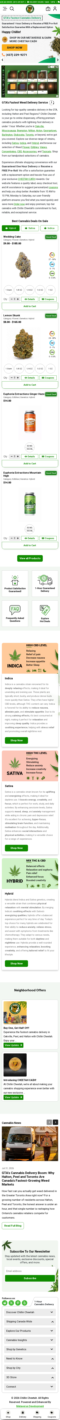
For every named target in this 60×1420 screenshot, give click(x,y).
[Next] (55, 1122)
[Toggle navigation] (5, 9)
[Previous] (49, 1122)
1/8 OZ (19, 290)
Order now (19, 204)
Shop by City (13, 1367)
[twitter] (11, 1303)
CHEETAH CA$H (26, 179)
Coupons (49, 299)
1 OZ (50, 290)
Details (31, 299)
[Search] (11, 9)
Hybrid (35, 143)
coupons (53, 187)
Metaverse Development (30, 1406)
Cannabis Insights (16, 1340)
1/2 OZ (40, 290)
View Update (12, 1045)
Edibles (35, 147)
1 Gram (9, 290)
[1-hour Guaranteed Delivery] (45, 583)
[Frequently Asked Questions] (15, 613)
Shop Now (14, 47)
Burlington (7, 134)
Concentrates (9, 151)
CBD (19, 151)
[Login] (55, 9)
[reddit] (4, 1303)
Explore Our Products (18, 1330)
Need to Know (14, 1358)
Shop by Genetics (16, 1349)
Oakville (39, 126)
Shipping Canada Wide (19, 1321)
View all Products (30, 558)
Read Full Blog (12, 1225)
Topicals (46, 151)
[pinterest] (18, 1303)
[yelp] (24, 1303)
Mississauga (9, 130)
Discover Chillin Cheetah (20, 1312)
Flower (26, 147)
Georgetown (49, 130)
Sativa (15, 143)
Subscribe (30, 1278)
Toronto (30, 134)
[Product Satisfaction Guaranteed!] (15, 583)
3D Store (11, 1377)
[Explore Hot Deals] (45, 613)
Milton (31, 130)
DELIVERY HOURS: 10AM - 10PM (28, 2)
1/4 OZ (30, 290)
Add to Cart (30, 306)
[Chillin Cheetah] (30, 9)
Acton (39, 130)
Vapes (43, 147)
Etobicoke (19, 134)
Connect (11, 1386)
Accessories (30, 151)
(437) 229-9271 (16, 54)
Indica (23, 143)
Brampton (22, 130)
